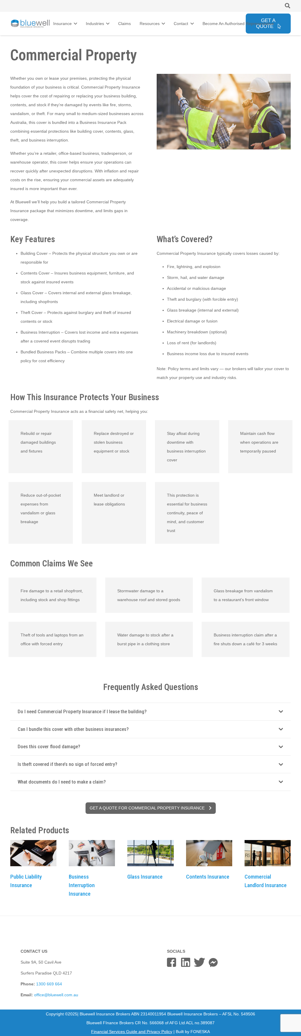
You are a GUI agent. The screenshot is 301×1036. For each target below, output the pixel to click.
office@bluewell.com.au (56, 994)
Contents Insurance (207, 876)
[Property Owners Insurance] (209, 853)
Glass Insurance (145, 876)
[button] (287, 5)
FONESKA (200, 1031)
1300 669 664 (49, 984)
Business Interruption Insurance (82, 885)
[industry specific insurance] (92, 853)
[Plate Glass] (150, 853)
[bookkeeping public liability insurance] (33, 853)
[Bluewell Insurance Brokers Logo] (30, 24)
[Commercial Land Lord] (268, 853)
